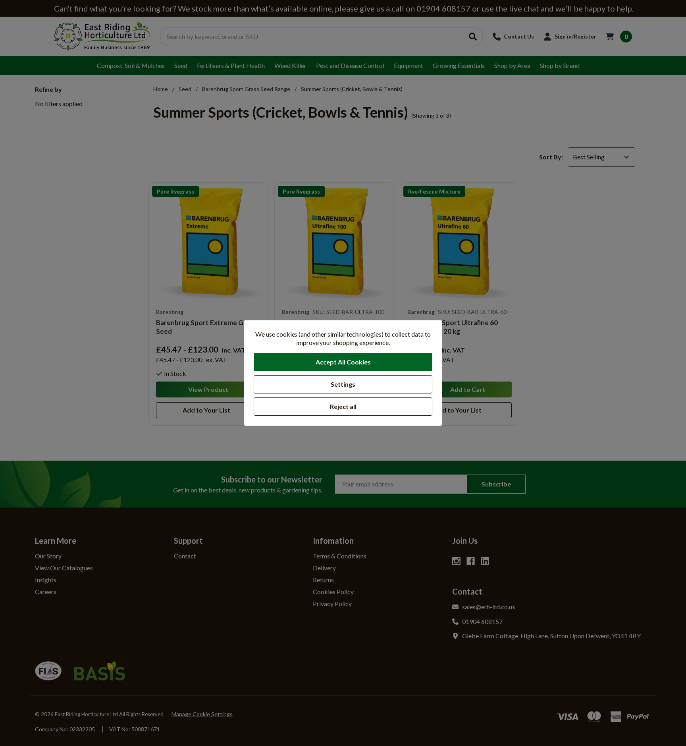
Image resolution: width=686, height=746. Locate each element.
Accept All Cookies (343, 362)
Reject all (343, 406)
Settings (343, 384)
